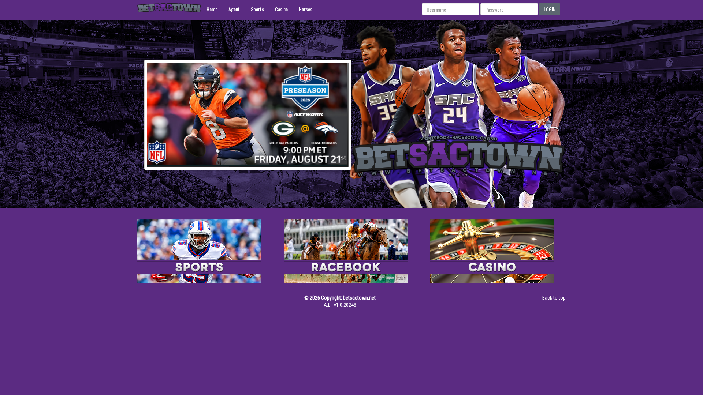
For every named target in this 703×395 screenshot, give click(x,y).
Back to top (554, 298)
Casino (281, 9)
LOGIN (549, 9)
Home (212, 9)
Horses (305, 9)
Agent (234, 9)
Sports (257, 9)
